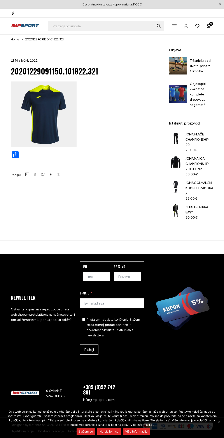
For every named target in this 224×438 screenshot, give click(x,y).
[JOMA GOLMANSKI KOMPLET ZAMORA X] (175, 190)
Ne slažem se (109, 431)
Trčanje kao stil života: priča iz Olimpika (200, 66)
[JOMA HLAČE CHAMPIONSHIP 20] (175, 141)
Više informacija (136, 431)
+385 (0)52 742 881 (99, 389)
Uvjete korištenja (116, 319)
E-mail (84, 293)
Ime (85, 266)
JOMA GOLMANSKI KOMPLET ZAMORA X (199, 188)
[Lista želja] (197, 26)
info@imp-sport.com (99, 400)
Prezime (119, 266)
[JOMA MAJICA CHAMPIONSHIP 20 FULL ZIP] (175, 166)
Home (15, 39)
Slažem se (86, 431)
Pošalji (89, 349)
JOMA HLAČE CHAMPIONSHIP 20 (197, 139)
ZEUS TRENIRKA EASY (197, 209)
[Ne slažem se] (218, 422)
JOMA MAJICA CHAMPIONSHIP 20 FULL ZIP (197, 163)
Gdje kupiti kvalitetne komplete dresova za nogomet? (198, 94)
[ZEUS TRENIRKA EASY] (175, 211)
